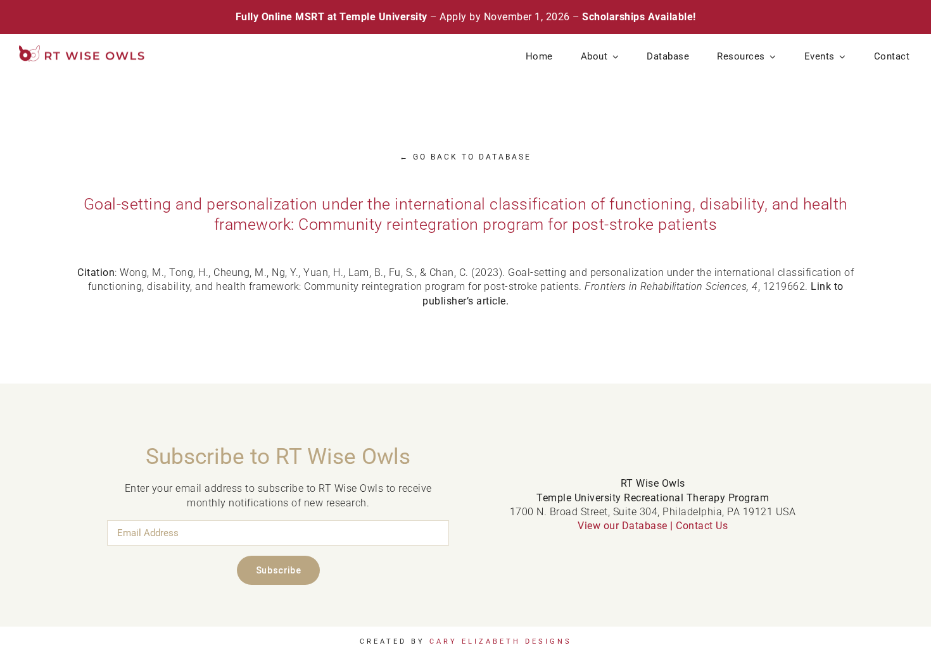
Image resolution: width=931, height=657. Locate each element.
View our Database (623, 526)
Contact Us (702, 526)
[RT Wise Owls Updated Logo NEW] (82, 50)
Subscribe (278, 570)
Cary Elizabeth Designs (500, 641)
